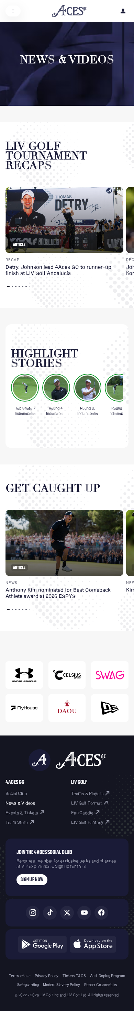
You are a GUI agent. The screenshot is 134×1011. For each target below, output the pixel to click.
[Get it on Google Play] (42, 944)
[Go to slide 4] (19, 286)
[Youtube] (84, 913)
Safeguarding (28, 984)
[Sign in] (123, 10)
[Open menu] (13, 10)
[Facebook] (101, 913)
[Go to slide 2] (12, 286)
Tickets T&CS (74, 976)
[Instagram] (33, 913)
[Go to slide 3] (15, 286)
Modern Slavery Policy (61, 984)
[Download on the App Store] (93, 944)
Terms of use (20, 976)
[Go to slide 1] (8, 286)
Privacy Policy (46, 976)
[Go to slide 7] (29, 286)
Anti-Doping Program (107, 976)
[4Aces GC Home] (69, 11)
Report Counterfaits (100, 984)
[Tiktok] (50, 913)
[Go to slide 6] (26, 286)
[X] (67, 913)
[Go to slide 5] (22, 286)
